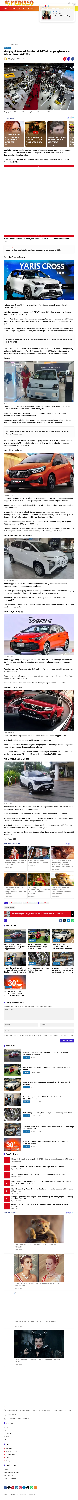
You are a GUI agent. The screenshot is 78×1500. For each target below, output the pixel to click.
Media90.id (11, 58)
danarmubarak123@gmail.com (18, 1418)
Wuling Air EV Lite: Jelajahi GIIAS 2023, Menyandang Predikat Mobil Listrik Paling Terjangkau (37, 432)
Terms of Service (10, 1479)
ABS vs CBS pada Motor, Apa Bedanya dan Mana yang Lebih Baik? (38, 970)
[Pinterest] (12, 1487)
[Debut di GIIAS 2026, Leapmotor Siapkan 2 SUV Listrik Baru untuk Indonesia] (63, 936)
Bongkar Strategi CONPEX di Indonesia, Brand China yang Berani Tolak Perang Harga (14, 993)
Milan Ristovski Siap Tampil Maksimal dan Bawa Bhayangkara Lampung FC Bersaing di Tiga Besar (42, 1190)
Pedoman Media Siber (11, 1472)
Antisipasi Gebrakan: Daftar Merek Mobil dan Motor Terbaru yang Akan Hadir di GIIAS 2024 (39, 340)
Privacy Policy (8, 1476)
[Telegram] (68, 920)
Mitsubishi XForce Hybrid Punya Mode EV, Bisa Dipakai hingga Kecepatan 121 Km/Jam (14, 947)
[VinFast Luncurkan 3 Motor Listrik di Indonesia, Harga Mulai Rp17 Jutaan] (39, 936)
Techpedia (9, 1461)
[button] (68, 3)
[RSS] (35, 1487)
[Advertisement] (41, 27)
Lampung (9, 1448)
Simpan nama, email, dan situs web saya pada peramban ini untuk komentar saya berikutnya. (39, 1036)
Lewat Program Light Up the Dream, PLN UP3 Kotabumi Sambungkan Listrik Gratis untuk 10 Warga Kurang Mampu (41, 1182)
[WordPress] (16, 1487)
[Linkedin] (24, 1487)
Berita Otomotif (16, 903)
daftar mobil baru (31, 903)
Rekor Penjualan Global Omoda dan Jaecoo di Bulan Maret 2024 (33, 250)
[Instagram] (20, 1487)
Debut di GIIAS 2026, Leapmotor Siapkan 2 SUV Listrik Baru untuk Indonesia (62, 947)
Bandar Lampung (12, 1455)
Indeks (6, 1469)
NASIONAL (7, 1437)
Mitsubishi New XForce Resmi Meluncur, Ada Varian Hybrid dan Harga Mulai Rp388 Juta (62, 970)
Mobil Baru (44, 903)
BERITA (6, 1427)
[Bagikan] (72, 59)
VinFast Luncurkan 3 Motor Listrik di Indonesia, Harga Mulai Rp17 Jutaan (37, 947)
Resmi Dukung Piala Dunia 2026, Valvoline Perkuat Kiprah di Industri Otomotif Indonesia (15, 970)
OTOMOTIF (7, 48)
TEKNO (6, 1430)
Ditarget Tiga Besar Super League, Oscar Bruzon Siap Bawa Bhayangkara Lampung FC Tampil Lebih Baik (42, 1198)
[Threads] (27, 1487)
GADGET (9, 1458)
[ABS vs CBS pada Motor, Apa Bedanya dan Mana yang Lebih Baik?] (39, 959)
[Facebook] (60, 920)
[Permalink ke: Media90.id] (6, 59)
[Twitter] (64, 920)
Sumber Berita (9, 907)
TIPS (5, 1440)
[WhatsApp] (72, 920)
